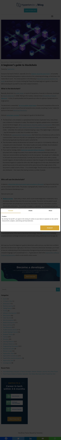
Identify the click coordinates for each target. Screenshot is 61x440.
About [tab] (50, 210)
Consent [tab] (10, 210)
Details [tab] (30, 210)
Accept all (49, 227)
